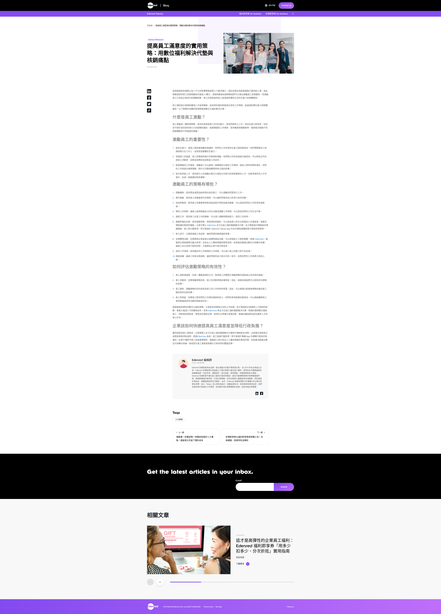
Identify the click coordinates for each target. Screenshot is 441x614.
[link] (149, 110)
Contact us (286, 5)
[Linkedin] (149, 91)
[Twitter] (149, 104)
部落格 (150, 25)
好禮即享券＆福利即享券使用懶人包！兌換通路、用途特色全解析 (244, 436)
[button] (160, 582)
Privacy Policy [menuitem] (208, 607)
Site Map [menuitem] (219, 607)
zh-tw (272, 5)
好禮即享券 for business (277, 13)
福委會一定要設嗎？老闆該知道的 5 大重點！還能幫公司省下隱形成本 (194, 436)
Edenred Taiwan (155, 13)
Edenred (176, 607)
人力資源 (179, 419)
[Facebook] (149, 97)
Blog (166, 5)
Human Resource (155, 39)
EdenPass (211, 225)
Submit (284, 487)
